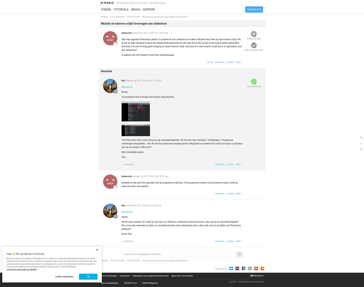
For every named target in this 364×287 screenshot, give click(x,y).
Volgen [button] (210, 62)
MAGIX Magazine (150, 283)
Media (135, 9)
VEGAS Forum (130, 283)
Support (149, 9)
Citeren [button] (230, 62)
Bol (124, 80)
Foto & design (117, 17)
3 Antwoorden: (254, 38)
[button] (239, 62)
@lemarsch (127, 87)
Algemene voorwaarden (182, 276)
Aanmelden (254, 9)
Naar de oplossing (254, 50)
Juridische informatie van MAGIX (22, 269)
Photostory (133, 17)
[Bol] (110, 86)
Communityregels (109, 276)
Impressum (125, 276)
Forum (106, 9)
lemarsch (127, 33)
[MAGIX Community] (107, 3)
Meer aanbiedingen (109, 283)
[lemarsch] (110, 38)
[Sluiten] (97, 250)
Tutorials (121, 9)
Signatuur (129, 164)
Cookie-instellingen (64, 276)
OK (88, 277)
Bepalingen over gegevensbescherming (150, 276)
